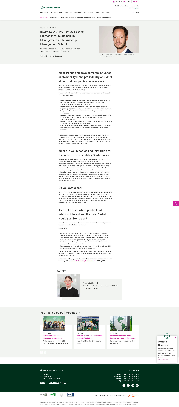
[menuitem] (45, 13)
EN (135, 2)
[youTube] (137, 385)
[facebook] (124, 385)
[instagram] (128, 385)
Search (136, 13)
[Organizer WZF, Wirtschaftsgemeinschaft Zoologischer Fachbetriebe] (44, 394)
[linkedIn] (132, 385)
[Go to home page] (51, 5)
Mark (176, 203)
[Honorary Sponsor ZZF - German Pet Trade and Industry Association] (53, 394)
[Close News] (167, 336)
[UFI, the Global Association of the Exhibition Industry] (62, 394)
